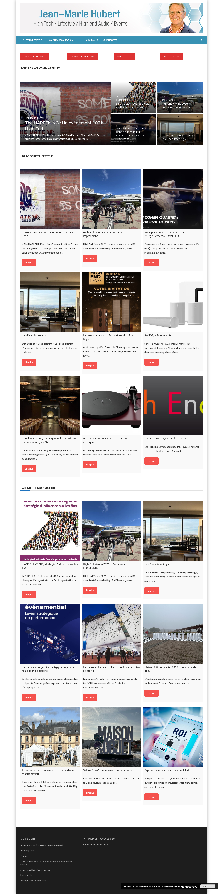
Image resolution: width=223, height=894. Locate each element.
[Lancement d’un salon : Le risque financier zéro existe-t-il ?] (111, 634)
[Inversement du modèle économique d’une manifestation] (50, 737)
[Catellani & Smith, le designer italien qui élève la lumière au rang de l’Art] (50, 405)
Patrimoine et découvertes (95, 844)
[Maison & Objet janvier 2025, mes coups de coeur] (173, 634)
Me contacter (109, 40)
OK (204, 886)
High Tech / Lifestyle (31, 40)
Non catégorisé (144, 128)
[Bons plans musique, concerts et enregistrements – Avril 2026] (173, 199)
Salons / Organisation (61, 40)
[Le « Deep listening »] (50, 302)
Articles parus (27, 850)
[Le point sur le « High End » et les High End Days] (111, 302)
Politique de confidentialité (33, 880)
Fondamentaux (123, 97)
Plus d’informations (189, 886)
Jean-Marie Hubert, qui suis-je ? (35, 869)
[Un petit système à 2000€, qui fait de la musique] (111, 405)
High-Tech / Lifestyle (34, 118)
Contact (24, 856)
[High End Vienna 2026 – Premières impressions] (111, 199)
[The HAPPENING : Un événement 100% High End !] (50, 199)
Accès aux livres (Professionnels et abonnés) (41, 845)
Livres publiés (26, 875)
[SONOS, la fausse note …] (173, 302)
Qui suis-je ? (91, 40)
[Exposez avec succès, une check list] (173, 737)
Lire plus (29, 262)
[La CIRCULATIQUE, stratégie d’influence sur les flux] (50, 531)
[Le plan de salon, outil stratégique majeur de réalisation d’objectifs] (50, 634)
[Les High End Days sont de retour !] (173, 405)
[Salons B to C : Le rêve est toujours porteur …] (111, 737)
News (184, 97)
